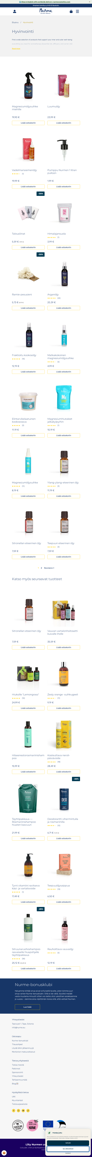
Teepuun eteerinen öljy (60, 543)
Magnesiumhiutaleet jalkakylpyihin (59, 420)
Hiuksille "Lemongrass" (25, 694)
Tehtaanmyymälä (19, 1080)
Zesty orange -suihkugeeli (62, 694)
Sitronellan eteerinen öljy (26, 543)
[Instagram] (18, 1110)
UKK (13, 1096)
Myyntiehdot (17, 1100)
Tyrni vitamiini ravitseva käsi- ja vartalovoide (26, 887)
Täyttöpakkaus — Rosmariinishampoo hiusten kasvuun (24, 822)
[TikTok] (28, 1110)
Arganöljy (53, 294)
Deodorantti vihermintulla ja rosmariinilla (62, 820)
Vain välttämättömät (68, 1148)
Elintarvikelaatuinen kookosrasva (24, 420)
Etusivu (15, 22)
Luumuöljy (53, 106)
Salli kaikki (68, 1143)
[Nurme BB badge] (32, 1126)
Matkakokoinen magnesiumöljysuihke (60, 357)
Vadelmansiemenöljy (24, 170)
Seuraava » (49, 568)
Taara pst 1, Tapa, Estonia (23, 1024)
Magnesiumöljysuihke (25, 482)
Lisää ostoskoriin (28, 123)
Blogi (14, 1084)
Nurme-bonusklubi (20, 1040)
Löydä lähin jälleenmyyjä (23, 1048)
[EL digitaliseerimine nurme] (54, 1126)
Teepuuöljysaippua (58, 885)
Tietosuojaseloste (19, 1104)
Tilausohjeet (17, 1044)
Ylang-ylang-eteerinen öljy (63, 482)
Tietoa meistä (18, 1065)
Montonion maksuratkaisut (23, 1052)
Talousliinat (18, 233)
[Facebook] (13, 1110)
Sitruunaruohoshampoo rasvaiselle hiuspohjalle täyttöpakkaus (26, 952)
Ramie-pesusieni (22, 294)
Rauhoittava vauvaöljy (60, 949)
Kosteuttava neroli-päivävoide (58, 757)
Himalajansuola (56, 233)
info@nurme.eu (18, 1027)
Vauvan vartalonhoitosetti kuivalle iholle (62, 632)
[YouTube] (23, 1110)
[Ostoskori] (71, 11)
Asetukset (68, 1153)
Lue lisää (27, 1007)
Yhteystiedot (17, 1076)
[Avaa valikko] (77, 11)
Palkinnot (16, 1068)
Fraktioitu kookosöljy (24, 355)
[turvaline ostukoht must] (18, 1126)
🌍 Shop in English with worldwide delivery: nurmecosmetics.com (44, 2)
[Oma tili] (14, 11)
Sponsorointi (17, 1072)
